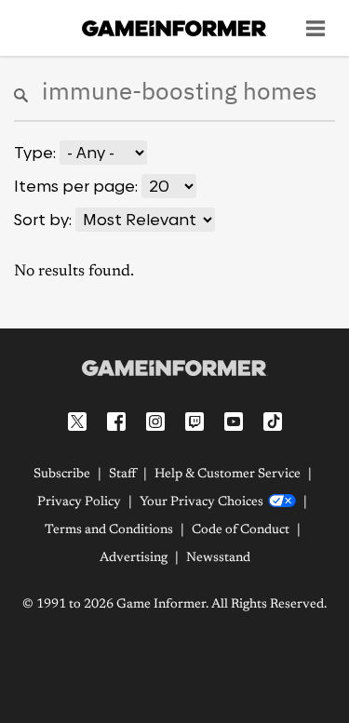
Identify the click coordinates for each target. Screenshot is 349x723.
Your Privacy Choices (201, 502)
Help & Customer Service (227, 474)
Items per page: (76, 186)
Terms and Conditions (109, 530)
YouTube (233, 421)
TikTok (273, 421)
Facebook (116, 421)
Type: (35, 152)
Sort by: (43, 219)
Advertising (134, 558)
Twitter (77, 421)
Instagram (155, 421)
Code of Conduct (240, 530)
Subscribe (62, 474)
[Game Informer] (174, 367)
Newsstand (218, 558)
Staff (122, 474)
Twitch (194, 421)
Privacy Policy (79, 502)
